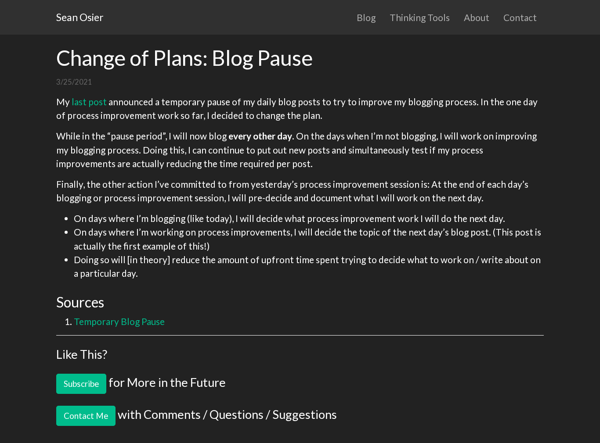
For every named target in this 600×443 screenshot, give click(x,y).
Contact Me (86, 416)
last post (89, 101)
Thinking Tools (420, 17)
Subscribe (81, 384)
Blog (366, 17)
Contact (520, 17)
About (476, 17)
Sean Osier (80, 17)
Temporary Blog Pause (119, 321)
